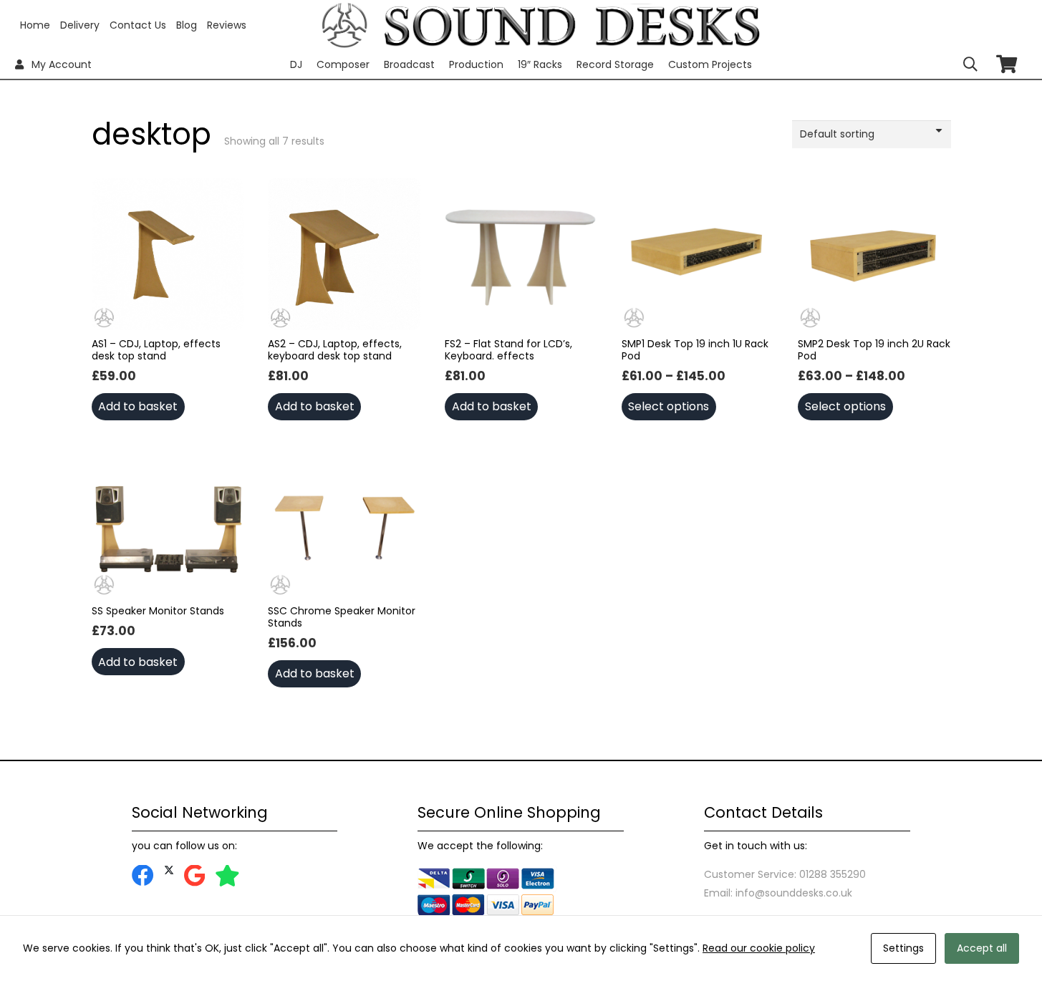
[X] (169, 870)
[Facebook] (143, 876)
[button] (970, 64)
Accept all (982, 948)
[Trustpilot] (227, 876)
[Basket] (1006, 64)
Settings (903, 948)
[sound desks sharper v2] (572, 25)
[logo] (345, 25)
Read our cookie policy (759, 948)
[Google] (194, 876)
